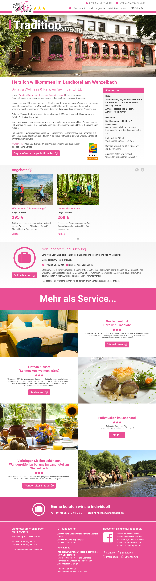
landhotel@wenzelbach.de (131, 3)
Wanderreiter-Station (37, 485)
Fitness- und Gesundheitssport (51, 95)
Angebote (20, 170)
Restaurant (37, 392)
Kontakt (110, 552)
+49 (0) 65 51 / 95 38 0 (100, 3)
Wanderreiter (17, 144)
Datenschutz (131, 556)
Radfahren (32, 95)
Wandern (23, 95)
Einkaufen (127, 552)
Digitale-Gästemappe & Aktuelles (34, 153)
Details (115, 435)
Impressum (112, 556)
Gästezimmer (115, 344)
